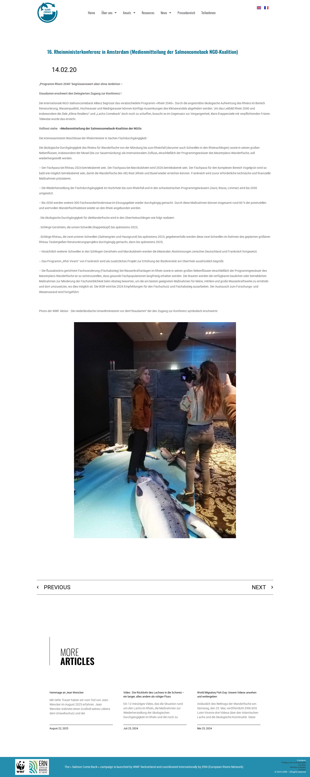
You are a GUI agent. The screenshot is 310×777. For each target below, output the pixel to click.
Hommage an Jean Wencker (67, 692)
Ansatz (127, 12)
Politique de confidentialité (294, 762)
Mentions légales (298, 767)
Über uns (106, 12)
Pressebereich (186, 12)
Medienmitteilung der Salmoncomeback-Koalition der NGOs (101, 128)
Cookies (302, 765)
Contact (302, 769)
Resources (148, 12)
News (164, 12)
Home (91, 12)
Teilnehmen (208, 12)
